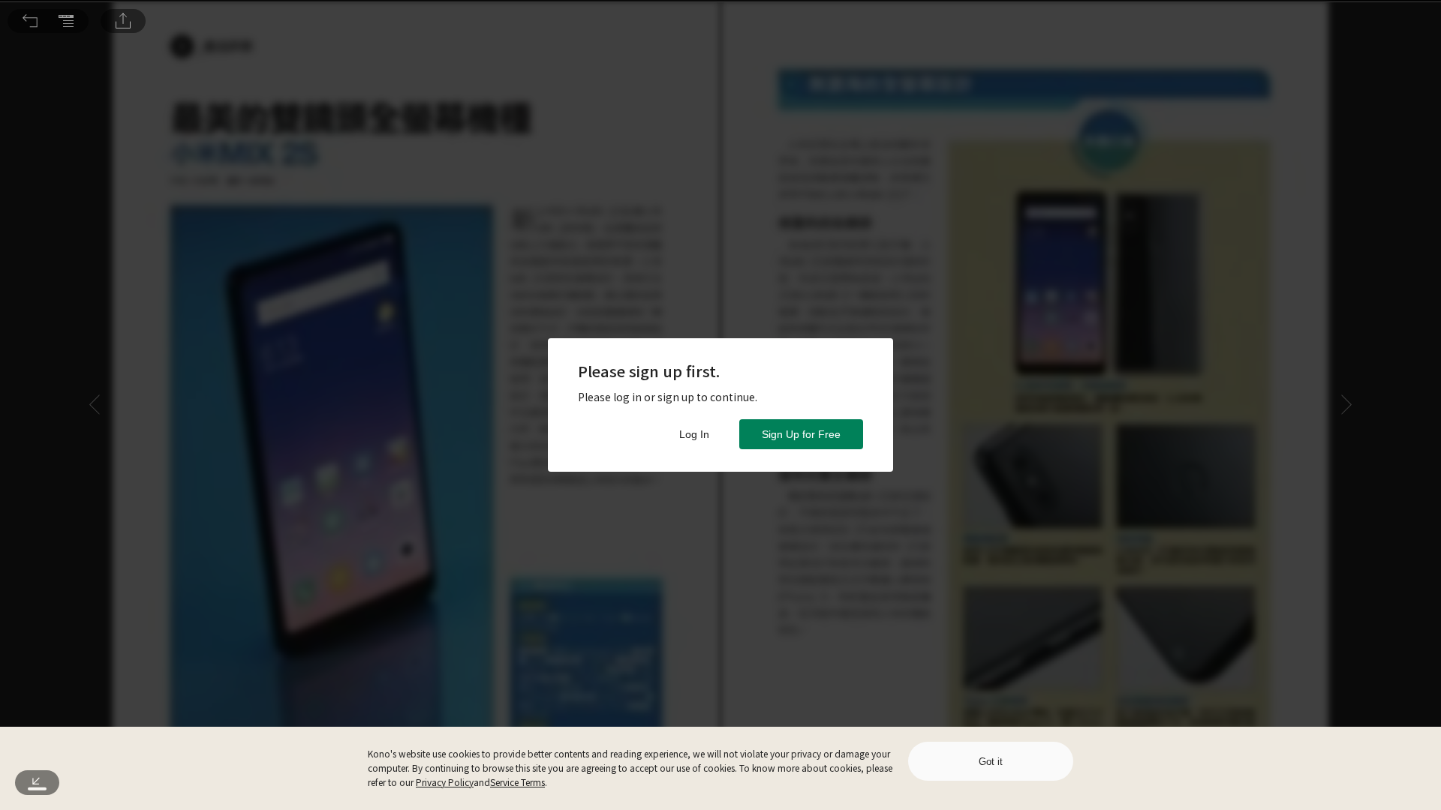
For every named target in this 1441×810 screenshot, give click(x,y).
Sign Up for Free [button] (801, 434)
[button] (30, 21)
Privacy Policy (445, 782)
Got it (991, 761)
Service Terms (517, 782)
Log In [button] (694, 434)
